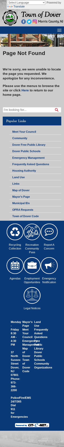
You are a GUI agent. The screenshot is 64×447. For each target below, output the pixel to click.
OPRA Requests (22, 209)
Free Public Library (38, 345)
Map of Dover (21, 190)
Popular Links (16, 121)
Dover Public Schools (26, 151)
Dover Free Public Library (28, 144)
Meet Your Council (24, 131)
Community (19, 138)
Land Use (18, 177)
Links (15, 183)
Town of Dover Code (25, 216)
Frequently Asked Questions (30, 164)
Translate (19, 6)
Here (25, 90)
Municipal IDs (21, 203)
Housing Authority (24, 170)
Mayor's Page (21, 196)
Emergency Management (28, 157)
